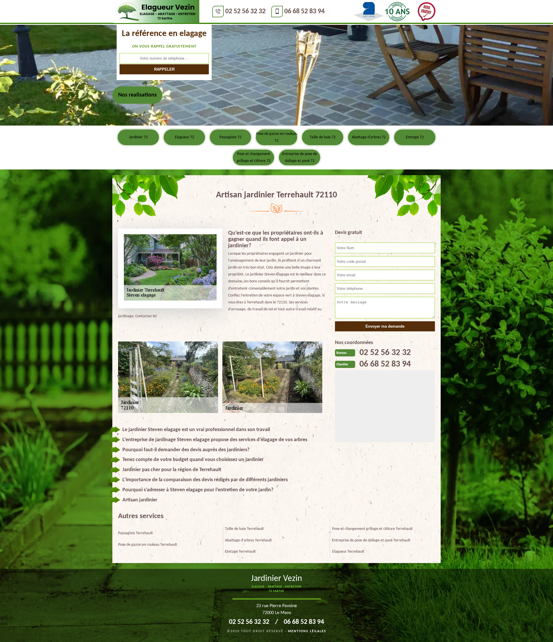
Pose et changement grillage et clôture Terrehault (372, 529)
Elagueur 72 (184, 137)
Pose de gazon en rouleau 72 (276, 137)
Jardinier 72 (138, 137)
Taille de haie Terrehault (244, 529)
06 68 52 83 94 (304, 11)
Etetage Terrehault (240, 552)
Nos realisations (137, 95)
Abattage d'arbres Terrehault (248, 540)
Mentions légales (307, 631)
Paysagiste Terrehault (135, 533)
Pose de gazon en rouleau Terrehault (147, 545)
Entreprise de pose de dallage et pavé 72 (299, 157)
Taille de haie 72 (323, 137)
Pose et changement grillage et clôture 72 (253, 157)
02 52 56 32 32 (245, 11)
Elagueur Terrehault (348, 552)
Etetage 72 (415, 137)
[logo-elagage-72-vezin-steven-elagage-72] (156, 12)
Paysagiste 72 (230, 137)
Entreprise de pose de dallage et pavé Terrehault (371, 540)
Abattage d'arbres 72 (369, 137)
